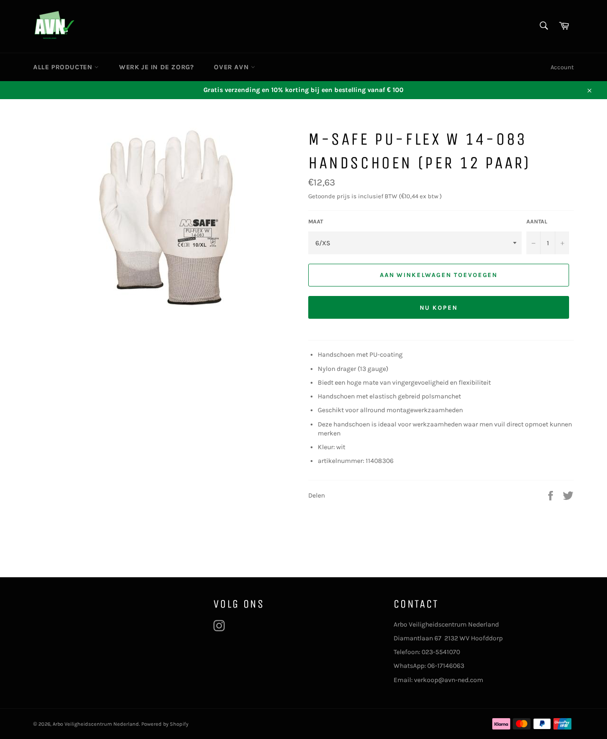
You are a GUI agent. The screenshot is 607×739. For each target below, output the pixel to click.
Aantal (536, 221)
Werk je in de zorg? (156, 67)
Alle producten (63, 67)
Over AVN (232, 67)
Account (562, 67)
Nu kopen (439, 307)
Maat (315, 221)
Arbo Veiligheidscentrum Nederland (96, 724)
